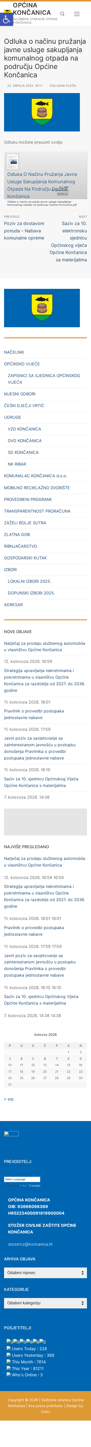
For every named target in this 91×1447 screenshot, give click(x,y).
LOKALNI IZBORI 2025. (29, 581)
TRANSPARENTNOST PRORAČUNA (37, 511)
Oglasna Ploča (62, 85)
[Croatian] (6, 1173)
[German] (26, 1173)
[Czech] (11, 1173)
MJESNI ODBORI (19, 393)
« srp (9, 1098)
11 (21, 1065)
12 (33, 1065)
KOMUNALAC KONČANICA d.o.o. (35, 475)
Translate (34, 1185)
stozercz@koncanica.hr (30, 1244)
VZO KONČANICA (24, 428)
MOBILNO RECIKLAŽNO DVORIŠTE (37, 487)
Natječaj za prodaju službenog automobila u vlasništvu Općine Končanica (44, 646)
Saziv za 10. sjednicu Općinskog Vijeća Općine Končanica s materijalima (41, 782)
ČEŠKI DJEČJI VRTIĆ (24, 405)
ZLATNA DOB (17, 534)
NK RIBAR (17, 464)
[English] (16, 1173)
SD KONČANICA (23, 452)
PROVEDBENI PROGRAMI (28, 499)
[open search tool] (62, 14)
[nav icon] (77, 14)
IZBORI (10, 569)
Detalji (62, 194)
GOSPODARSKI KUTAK (25, 557)
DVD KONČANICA (25, 440)
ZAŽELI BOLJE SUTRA (25, 522)
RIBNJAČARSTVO (20, 546)
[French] (21, 1173)
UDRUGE (12, 417)
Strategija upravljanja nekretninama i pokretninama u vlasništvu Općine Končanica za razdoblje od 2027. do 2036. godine (44, 680)
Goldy (45, 1411)
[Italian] (31, 1173)
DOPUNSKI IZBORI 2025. (31, 592)
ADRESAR (13, 604)
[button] (6, 19)
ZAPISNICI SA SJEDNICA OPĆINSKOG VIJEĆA (44, 379)
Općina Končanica (32, 9)
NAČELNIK (14, 352)
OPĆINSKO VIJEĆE (22, 363)
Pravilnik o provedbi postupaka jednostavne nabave (34, 714)
